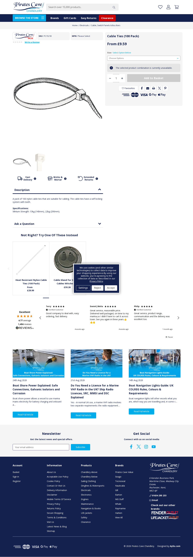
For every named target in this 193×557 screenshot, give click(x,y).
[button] (40, 318)
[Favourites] (31, 269)
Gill (116, 490)
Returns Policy (54, 508)
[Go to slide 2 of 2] (52, 298)
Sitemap (51, 531)
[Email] (147, 88)
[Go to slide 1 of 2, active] (46, 298)
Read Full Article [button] (25, 414)
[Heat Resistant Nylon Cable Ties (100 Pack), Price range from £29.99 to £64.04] (31, 260)
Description (22, 190)
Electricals (86, 490)
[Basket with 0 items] (176, 7)
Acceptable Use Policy (57, 476)
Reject (97, 288)
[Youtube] (154, 447)
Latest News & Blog (57, 526)
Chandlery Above (89, 472)
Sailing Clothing (88, 481)
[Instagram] (146, 447)
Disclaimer (52, 494)
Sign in (16, 476)
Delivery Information (57, 490)
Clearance (107, 18)
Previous (8, 268)
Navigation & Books (91, 508)
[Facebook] (141, 88)
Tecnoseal (120, 481)
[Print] (153, 88)
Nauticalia (120, 485)
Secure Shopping (55, 512)
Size (119, 52)
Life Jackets (86, 512)
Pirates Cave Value (124, 472)
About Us (51, 472)
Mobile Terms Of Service (59, 499)
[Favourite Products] (160, 7)
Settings (83, 288)
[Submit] (114, 7)
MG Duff (119, 499)
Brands (55, 18)
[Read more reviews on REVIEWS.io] (25, 328)
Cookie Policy (53, 481)
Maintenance (87, 503)
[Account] (168, 7)
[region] (109, 318)
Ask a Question (24, 224)
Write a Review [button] (32, 42)
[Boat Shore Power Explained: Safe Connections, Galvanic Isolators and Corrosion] (38, 363)
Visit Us (50, 522)
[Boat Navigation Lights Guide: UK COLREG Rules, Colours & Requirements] (154, 363)
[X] (159, 88)
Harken (118, 512)
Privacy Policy (53, 503)
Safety (84, 517)
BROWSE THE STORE (26, 18)
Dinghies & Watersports (92, 485)
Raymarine (120, 508)
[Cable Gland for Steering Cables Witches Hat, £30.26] (68, 260)
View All (119, 517)
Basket (16, 472)
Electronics (86, 494)
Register (17, 481)
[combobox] (77, 7)
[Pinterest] (165, 88)
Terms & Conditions (56, 517)
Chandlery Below (89, 476)
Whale (118, 503)
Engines (85, 499)
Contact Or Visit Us (56, 485)
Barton (118, 494)
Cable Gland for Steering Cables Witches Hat (68, 281)
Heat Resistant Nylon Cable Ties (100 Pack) (31, 281)
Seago (118, 476)
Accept (111, 288)
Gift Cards (70, 18)
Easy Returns (88, 18)
